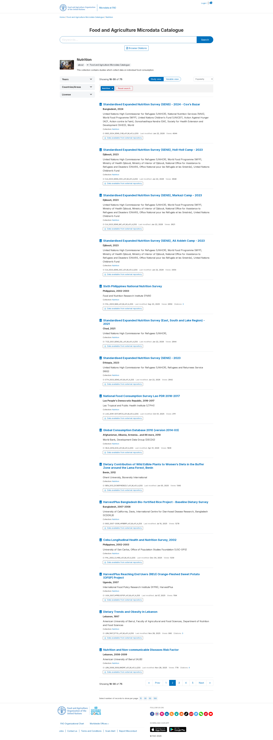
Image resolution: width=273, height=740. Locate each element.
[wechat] (201, 713)
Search (205, 39)
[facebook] (152, 713)
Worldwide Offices (98, 723)
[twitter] (196, 713)
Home (62, 17)
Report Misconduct (128, 731)
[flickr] (157, 713)
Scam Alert (110, 731)
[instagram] (162, 713)
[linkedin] (167, 713)
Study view (156, 79)
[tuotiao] (191, 713)
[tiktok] (186, 713)
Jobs (61, 731)
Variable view (172, 79)
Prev (157, 682)
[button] (77, 79)
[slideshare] (176, 713)
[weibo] (206, 713)
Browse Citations (137, 48)
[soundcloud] (181, 713)
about (80, 65)
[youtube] (211, 713)
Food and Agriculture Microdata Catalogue (85, 17)
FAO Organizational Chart (72, 723)
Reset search (124, 88)
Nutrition (109, 17)
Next (201, 682)
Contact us (72, 731)
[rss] (171, 713)
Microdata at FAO (107, 7)
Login (203, 3)
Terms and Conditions (91, 731)
